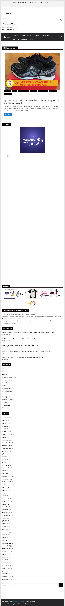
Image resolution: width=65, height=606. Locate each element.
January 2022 (5, 571)
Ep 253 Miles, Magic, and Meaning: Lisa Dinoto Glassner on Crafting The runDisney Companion (34, 3)
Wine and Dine (8, 94)
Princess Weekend (7, 391)
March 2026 (5, 431)
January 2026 (5, 437)
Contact (46, 35)
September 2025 (6, 448)
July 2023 (4, 521)
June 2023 (5, 523)
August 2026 (5, 418)
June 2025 (5, 457)
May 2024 (5, 493)
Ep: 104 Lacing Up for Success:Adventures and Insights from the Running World (32, 101)
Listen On (15, 35)
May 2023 (5, 526)
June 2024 (5, 490)
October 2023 (6, 512)
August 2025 (5, 451)
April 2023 (5, 529)
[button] (40, 35)
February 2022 (6, 568)
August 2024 (5, 484)
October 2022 (6, 546)
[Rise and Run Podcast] (4, 37)
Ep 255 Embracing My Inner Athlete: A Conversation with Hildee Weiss (21, 339)
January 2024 (5, 504)
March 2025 (5, 465)
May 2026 (5, 426)
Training (4, 402)
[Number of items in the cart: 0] (61, 20)
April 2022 (5, 562)
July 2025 (4, 454)
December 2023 (6, 507)
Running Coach (6, 397)
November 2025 (6, 443)
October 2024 (6, 479)
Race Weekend (52, 90)
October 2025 (6, 445)
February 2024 (6, 501)
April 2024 (5, 496)
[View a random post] (61, 37)
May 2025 (5, 459)
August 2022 (5, 551)
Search (61, 585)
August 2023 (5, 518)
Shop (31, 39)
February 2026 (6, 434)
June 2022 (5, 557)
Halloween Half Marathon (9, 377)
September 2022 (6, 548)
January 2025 (5, 470)
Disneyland (7, 90)
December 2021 (6, 574)
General (4, 374)
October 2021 (6, 579)
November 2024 (6, 476)
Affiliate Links (22, 39)
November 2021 (6, 576)
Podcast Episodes (26, 35)
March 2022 (5, 565)
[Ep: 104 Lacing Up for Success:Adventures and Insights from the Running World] (32, 71)
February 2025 (6, 468)
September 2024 (6, 482)
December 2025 (6, 440)
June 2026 (5, 423)
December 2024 (6, 473)
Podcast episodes (43, 90)
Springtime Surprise (7, 399)
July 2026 (4, 420)
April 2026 (5, 429)
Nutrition (4, 385)
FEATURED (14, 90)
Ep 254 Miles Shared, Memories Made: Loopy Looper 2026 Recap (20, 345)
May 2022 (5, 560)
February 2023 (6, 535)
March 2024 (5, 498)
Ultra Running (6, 405)
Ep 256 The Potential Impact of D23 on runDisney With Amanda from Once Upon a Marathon (28, 332)
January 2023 (5, 537)
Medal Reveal (33, 90)
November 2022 (6, 543)
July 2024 (4, 487)
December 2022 (6, 540)
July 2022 (4, 554)
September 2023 (6, 515)
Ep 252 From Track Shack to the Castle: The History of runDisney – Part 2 (22, 357)
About (37, 35)
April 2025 (5, 462)
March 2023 (5, 532)
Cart (13, 39)
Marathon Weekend (23, 90)
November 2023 (6, 509)
